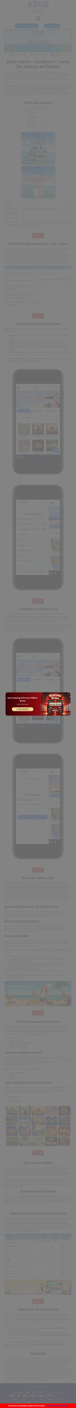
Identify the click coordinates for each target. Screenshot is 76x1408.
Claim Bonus (23, 709)
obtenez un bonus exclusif (57, 1406)
